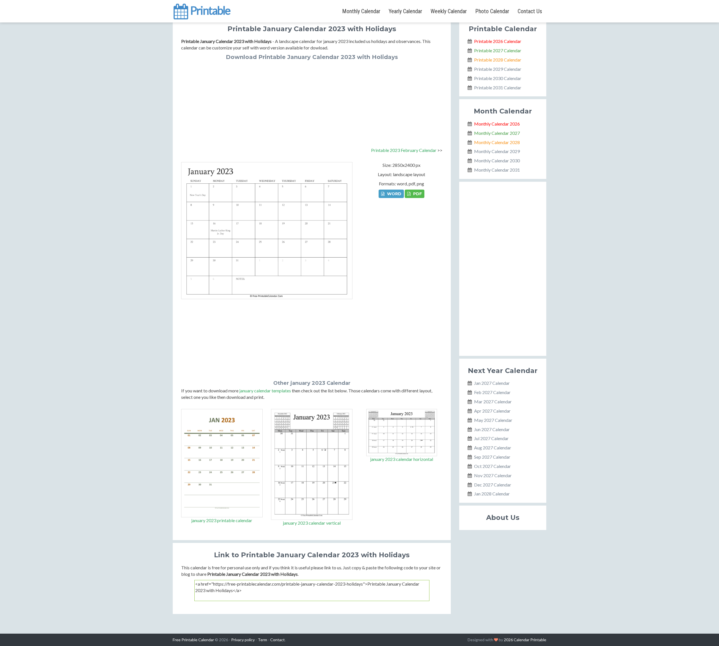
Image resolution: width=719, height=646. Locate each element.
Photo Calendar (492, 11)
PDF (417, 193)
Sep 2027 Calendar (492, 457)
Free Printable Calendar (193, 639)
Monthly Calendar (361, 11)
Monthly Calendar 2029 (497, 151)
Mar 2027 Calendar (493, 401)
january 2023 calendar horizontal (401, 459)
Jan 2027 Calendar (492, 383)
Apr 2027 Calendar (492, 410)
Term (262, 639)
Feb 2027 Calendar (492, 392)
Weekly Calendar (449, 11)
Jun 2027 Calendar (492, 429)
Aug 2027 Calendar (492, 447)
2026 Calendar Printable (525, 639)
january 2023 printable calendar (221, 520)
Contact (277, 639)
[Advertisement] (311, 102)
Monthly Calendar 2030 (497, 160)
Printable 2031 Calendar (497, 87)
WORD (393, 193)
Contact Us (530, 11)
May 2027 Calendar (493, 420)
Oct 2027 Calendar (492, 466)
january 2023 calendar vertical (312, 523)
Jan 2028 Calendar (492, 493)
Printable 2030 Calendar (497, 78)
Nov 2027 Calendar (493, 475)
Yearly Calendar (405, 11)
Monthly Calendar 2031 (497, 169)
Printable (209, 9)
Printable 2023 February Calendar (403, 150)
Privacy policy (243, 639)
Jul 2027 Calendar (491, 438)
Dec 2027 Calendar (492, 484)
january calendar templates (265, 390)
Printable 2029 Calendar (497, 69)
